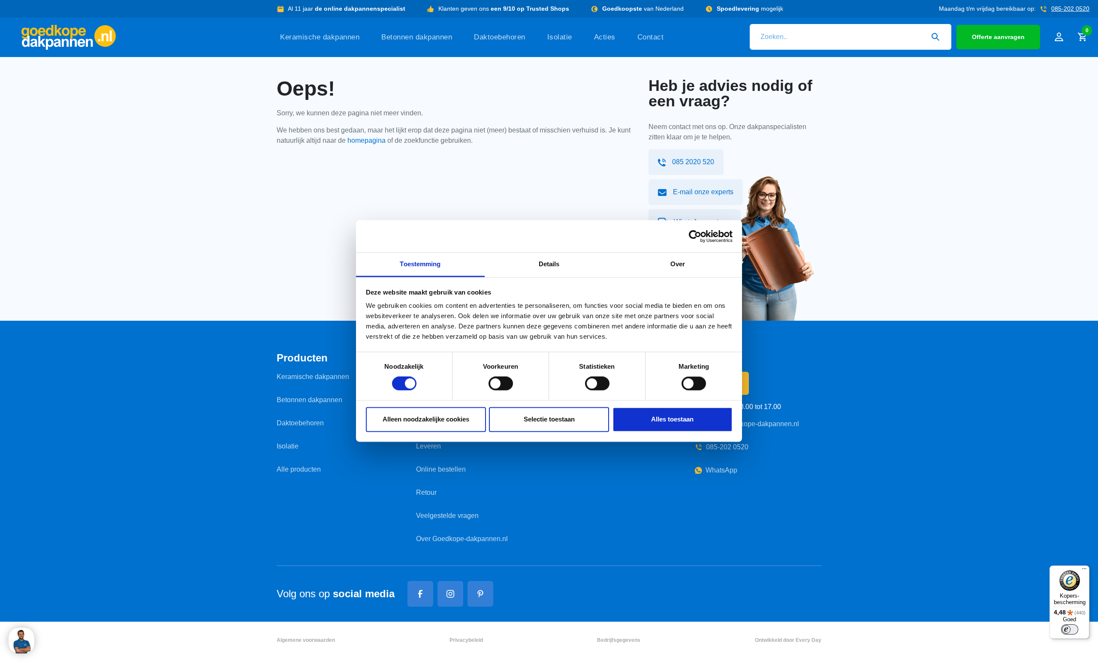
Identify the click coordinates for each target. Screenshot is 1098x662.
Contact (650, 37)
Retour (426, 492)
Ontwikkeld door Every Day (788, 640)
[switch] (501, 384)
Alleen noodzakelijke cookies (426, 419)
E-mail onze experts (703, 192)
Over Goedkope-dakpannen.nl (462, 538)
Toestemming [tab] (420, 264)
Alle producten (299, 469)
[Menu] (1084, 571)
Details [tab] (549, 264)
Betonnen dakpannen (416, 37)
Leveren (428, 446)
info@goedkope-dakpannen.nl (753, 423)
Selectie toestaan (549, 419)
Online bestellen (441, 469)
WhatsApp (721, 470)
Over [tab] (677, 264)
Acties (604, 37)
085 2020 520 (693, 162)
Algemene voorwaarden (306, 640)
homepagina (366, 140)
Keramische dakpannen (319, 37)
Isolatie (559, 37)
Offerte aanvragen (998, 36)
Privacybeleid (466, 640)
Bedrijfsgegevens (618, 640)
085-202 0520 (1070, 8)
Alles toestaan (672, 419)
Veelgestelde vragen (447, 515)
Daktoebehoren (499, 37)
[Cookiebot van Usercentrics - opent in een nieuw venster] (695, 236)
